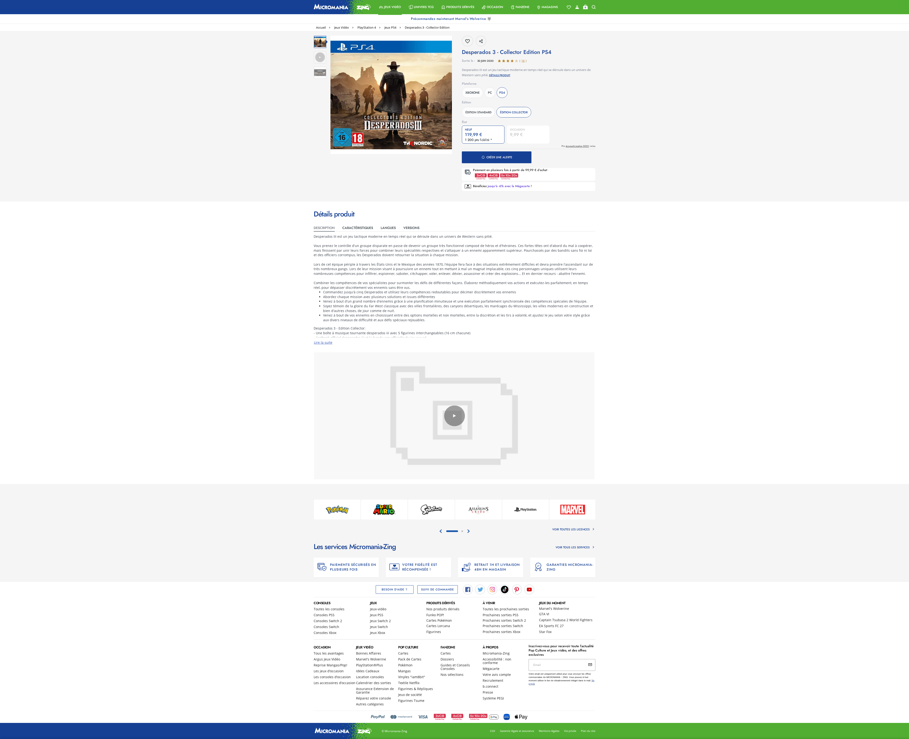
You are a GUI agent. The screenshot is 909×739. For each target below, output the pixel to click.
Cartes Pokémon (439, 620)
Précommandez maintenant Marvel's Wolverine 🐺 (451, 18)
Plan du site (588, 731)
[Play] (454, 416)
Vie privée (570, 731)
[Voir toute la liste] (568, 7)
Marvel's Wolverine (554, 608)
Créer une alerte (499, 157)
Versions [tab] (411, 227)
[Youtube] (529, 589)
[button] (390, 7)
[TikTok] (505, 589)
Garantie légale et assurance (517, 731)
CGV (492, 731)
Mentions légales (549, 731)
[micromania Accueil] (341, 7)
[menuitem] (390, 7)
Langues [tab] (388, 227)
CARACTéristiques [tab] (357, 227)
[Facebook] (468, 589)
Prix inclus (578, 146)
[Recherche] (594, 7)
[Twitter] (480, 589)
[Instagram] (492, 589)
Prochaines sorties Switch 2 (504, 620)
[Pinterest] (517, 589)
